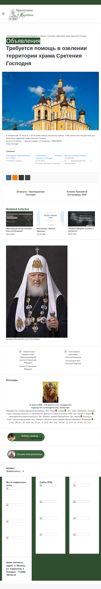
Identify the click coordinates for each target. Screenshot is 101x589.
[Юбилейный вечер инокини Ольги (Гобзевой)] (19, 226)
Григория (16, 419)
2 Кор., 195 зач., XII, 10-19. (20, 423)
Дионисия (47, 414)
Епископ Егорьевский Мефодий (27, 367)
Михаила (48, 419)
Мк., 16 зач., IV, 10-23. (40, 423)
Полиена (91, 411)
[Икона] (50, 402)
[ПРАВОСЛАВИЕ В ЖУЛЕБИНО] (21, 14)
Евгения (39, 419)
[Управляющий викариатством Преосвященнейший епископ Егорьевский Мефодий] (27, 357)
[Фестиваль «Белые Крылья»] (50, 226)
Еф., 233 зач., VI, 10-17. (64, 423)
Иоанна (80, 414)
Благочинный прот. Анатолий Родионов (73, 362)
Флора (52, 411)
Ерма (74, 411)
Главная (9, 36)
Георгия (88, 414)
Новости (17, 36)
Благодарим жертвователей (18, 155)
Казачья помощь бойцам (75, 155)
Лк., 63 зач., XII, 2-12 (82, 423)
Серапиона (81, 411)
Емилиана (16, 414)
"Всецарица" (86, 419)
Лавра (61, 411)
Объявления (26, 36)
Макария (46, 417)
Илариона (39, 414)
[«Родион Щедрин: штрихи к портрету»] (81, 226)
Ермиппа (56, 414)
